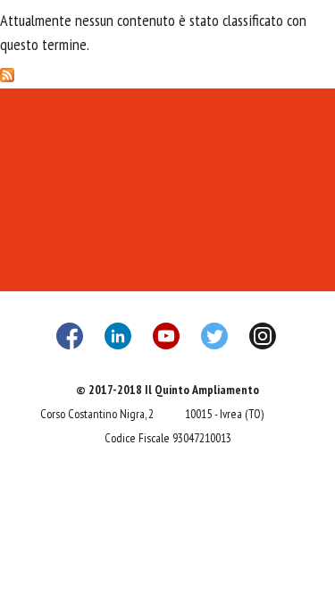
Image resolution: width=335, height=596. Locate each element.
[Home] (167, 44)
